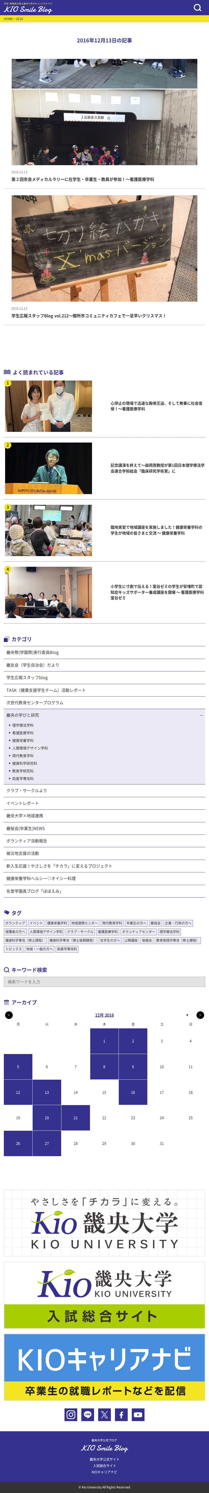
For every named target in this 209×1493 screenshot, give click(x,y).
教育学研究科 (23, 771)
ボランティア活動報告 (26, 841)
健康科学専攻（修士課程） (25, 940)
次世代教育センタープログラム (34, 703)
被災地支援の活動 (22, 853)
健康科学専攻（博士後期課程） (72, 940)
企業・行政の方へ (178, 923)
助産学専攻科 (23, 778)
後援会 (147, 940)
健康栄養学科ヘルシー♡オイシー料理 (41, 878)
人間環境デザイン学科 (30, 748)
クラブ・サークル (80, 931)
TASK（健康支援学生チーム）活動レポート (46, 690)
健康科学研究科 (24, 763)
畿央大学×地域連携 (24, 816)
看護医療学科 (23, 733)
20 (47, 1118)
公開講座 (131, 940)
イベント (36, 923)
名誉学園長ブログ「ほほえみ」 (34, 891)
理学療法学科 (23, 725)
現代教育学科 (23, 756)
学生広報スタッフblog (27, 677)
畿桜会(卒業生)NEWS (25, 828)
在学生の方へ (110, 940)
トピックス (13, 949)
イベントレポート (22, 803)
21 (76, 1118)
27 (47, 1143)
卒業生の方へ (136, 923)
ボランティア (15, 923)
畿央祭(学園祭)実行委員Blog (32, 652)
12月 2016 (104, 1015)
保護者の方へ (15, 931)
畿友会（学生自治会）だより (32, 665)
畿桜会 (156, 923)
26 (18, 1143)
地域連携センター (84, 923)
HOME (8, 18)
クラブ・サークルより (26, 791)
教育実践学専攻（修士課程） (177, 940)
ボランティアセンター (138, 931)
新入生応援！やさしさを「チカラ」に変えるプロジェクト (59, 866)
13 (47, 1092)
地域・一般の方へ (39, 949)
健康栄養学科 (23, 740)
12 (18, 1092)
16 (133, 1092)
